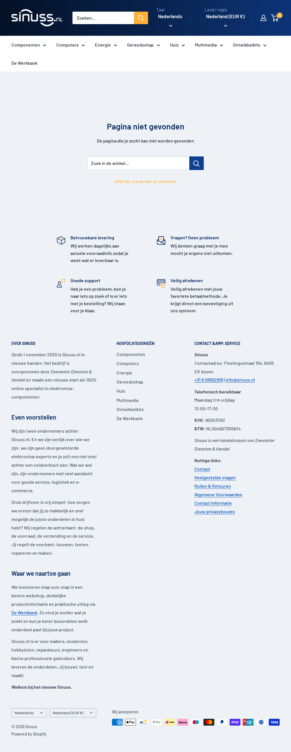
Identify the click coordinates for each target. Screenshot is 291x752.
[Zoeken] (141, 18)
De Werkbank (24, 63)
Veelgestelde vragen (215, 477)
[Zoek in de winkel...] (196, 163)
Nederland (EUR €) (68, 712)
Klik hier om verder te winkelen (145, 181)
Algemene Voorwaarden (218, 494)
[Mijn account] (263, 18)
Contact (202, 469)
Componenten (25, 44)
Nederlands (24, 712)
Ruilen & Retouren (212, 486)
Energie (103, 44)
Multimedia (206, 44)
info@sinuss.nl (240, 379)
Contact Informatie (213, 503)
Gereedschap (140, 44)
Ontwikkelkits (246, 44)
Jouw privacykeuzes (214, 511)
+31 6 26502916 (208, 379)
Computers (67, 44)
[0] (274, 17)
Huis (174, 44)
